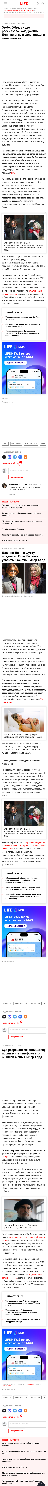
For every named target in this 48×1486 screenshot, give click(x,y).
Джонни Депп (6, 1386)
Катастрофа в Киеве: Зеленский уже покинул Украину (21, 1478)
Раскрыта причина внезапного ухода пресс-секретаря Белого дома (20, 506)
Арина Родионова (10, 1389)
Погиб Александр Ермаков (13, 529)
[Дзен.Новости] (4, 457)
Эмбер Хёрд (30, 1384)
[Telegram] (15, 457)
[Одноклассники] (25, 457)
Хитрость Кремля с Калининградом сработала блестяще (21, 514)
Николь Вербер (9, 961)
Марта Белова (8, 402)
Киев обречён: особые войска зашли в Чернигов (22, 535)
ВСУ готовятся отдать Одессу (14, 540)
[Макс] (9, 457)
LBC (13, 172)
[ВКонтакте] (20, 457)
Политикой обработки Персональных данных (18, 11)
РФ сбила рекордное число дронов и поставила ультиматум (22, 522)
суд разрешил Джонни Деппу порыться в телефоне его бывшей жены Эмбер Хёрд (24, 845)
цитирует (6, 1156)
